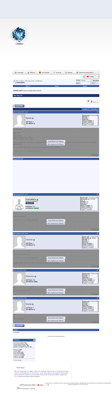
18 (54, 383)
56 (102, 383)
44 (90, 383)
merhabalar (16, 332)
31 (69, 383)
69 (75, 384)
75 (85, 384)
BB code (15, 349)
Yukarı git (32, 388)
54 (98, 383)
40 (84, 383)
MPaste (32, 72)
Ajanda (85, 86)
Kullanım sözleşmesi (23, 388)
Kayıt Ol (58, 72)
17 (52, 383)
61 (110, 383)
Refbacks (16, 357)
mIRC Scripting (20, 81)
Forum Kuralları (17, 360)
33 (72, 383)
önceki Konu (52, 336)
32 (70, 383)
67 (72, 384)
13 (47, 383)
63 (70, 384)
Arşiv (18, 387)
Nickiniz (78, 80)
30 (67, 383)
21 (57, 383)
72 (80, 384)
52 (97, 383)
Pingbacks (16, 356)
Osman (29, 239)
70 (77, 384)
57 (103, 383)
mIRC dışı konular (29, 81)
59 (107, 383)
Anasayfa (20, 72)
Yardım (57, 86)
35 (75, 383)
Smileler (15, 351)
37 (79, 383)
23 (61, 383)
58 (105, 383)
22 (59, 383)
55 (100, 383)
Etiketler (15, 330)
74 (83, 384)
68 (74, 384)
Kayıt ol (28, 86)
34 (74, 383)
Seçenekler (94, 109)
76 (87, 384)
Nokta (28, 118)
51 (95, 383)
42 (87, 383)
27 (62, 383)
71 (79, 384)
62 (69, 384)
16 (51, 383)
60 (108, 383)
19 (56, 383)
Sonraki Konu (60, 336)
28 (64, 383)
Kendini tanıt (39, 81)
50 (93, 383)
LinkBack (85, 109)
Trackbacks (16, 354)
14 (49, 383)
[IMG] (14, 352)
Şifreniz (78, 83)
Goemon (30, 276)
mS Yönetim (45, 72)
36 (77, 383)
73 (82, 384)
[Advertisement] (101, 36)
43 (88, 383)
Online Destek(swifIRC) (86, 72)
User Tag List (17, 95)
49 (92, 383)
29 (65, 383)
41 (85, 383)
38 (80, 383)
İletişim (70, 72)
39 (82, 383)
